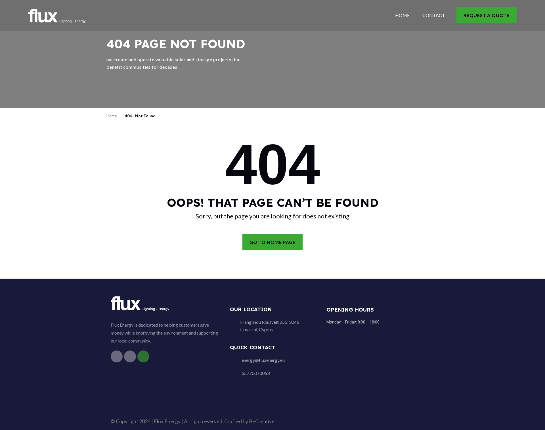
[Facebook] (117, 356)
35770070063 (256, 373)
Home (402, 15)
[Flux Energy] (57, 14)
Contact (433, 15)
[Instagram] (130, 356)
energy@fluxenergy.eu (263, 360)
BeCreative (261, 421)
